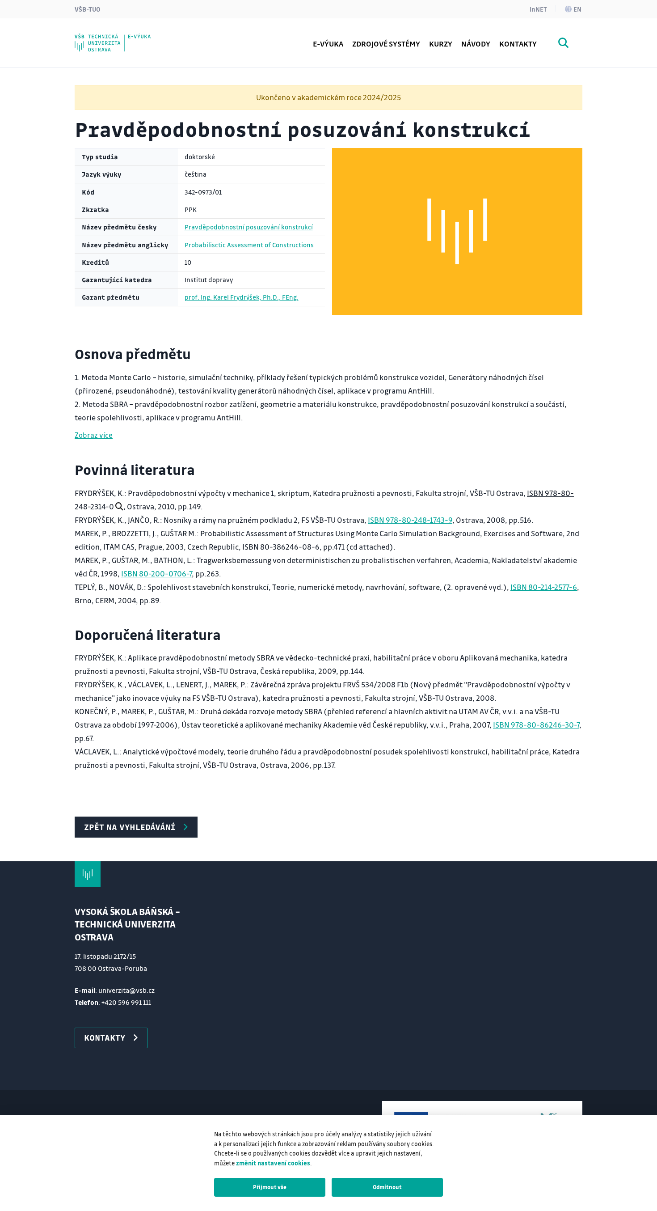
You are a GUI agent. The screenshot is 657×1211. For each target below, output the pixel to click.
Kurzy (440, 43)
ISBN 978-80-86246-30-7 (536, 724)
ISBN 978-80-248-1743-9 (410, 520)
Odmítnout (387, 1186)
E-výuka (328, 43)
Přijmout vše (269, 1186)
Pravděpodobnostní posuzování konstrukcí (249, 227)
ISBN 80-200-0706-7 (156, 573)
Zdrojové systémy (386, 43)
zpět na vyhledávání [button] (129, 827)
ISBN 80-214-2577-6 (543, 587)
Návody (475, 43)
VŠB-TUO (88, 9)
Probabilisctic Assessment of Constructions (249, 245)
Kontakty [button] (104, 1037)
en (577, 9)
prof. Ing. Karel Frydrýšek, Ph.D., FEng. (242, 297)
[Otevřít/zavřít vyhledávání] (563, 44)
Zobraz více (94, 435)
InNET (538, 9)
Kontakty (518, 43)
